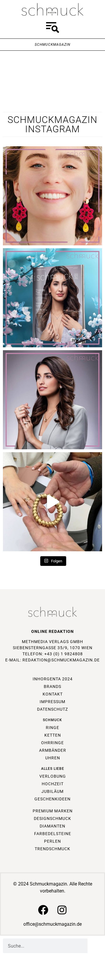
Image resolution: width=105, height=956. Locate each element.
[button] (52, 28)
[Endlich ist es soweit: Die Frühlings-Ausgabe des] (52, 297)
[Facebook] (43, 910)
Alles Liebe (52, 769)
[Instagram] (62, 910)
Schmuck (52, 720)
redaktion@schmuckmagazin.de (61, 660)
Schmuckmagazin (52, 45)
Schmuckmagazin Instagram (52, 124)
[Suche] (95, 946)
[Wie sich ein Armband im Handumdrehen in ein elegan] (52, 501)
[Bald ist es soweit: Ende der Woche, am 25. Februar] (52, 399)
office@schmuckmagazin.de (52, 924)
